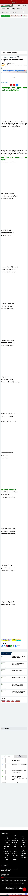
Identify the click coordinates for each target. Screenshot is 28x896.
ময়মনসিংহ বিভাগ (7, 851)
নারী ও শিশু (23, 847)
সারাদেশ (13, 5)
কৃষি (7, 842)
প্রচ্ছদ (2, 5)
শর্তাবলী (16, 894)
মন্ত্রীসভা (8, 700)
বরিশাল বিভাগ (7, 849)
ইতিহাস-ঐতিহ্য (15, 840)
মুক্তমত (14, 851)
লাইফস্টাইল (8, 12)
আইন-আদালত (7, 840)
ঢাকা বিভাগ (23, 844)
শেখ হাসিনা (17, 700)
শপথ (12, 700)
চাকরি (8, 9)
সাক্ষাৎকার (7, 857)
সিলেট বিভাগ (23, 857)
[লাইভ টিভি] (14, 85)
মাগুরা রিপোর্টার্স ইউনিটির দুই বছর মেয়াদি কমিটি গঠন (18, 664)
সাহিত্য (2, 12)
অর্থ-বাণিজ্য (23, 838)
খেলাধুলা (3, 9)
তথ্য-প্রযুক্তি (13, 9)
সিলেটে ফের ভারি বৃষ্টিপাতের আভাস (18, 677)
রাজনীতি (7, 853)
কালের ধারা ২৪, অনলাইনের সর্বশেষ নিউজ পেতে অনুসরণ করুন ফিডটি (14, 71)
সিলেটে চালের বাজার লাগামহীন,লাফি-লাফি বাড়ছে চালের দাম (18, 657)
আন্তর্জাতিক (18, 5)
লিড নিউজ (14, 53)
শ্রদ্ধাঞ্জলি (23, 855)
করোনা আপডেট (23, 840)
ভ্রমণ (23, 849)
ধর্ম (15, 847)
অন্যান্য (14, 12)
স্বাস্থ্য (22, 9)
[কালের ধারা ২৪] (4, 833)
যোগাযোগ (12, 894)
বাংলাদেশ (7, 5)
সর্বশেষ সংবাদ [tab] (7, 756)
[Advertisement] (14, 36)
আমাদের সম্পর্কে (8, 894)
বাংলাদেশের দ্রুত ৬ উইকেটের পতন (19, 765)
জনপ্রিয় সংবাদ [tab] (20, 756)
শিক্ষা (18, 9)
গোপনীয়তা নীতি (20, 894)
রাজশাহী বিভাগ (15, 853)
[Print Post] (11, 85)
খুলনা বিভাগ (15, 842)
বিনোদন (24, 5)
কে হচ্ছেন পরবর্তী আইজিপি (17, 670)
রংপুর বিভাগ (23, 851)
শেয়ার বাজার (15, 855)
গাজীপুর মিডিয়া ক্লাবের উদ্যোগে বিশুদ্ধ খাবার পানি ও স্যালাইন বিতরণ (18, 692)
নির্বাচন (3, 700)
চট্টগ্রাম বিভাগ (7, 844)
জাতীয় (15, 836)
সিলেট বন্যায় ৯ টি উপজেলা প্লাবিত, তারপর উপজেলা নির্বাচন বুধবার (18, 685)
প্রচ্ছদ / (4, 53)
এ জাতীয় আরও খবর (5, 653)
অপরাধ (14, 838)
